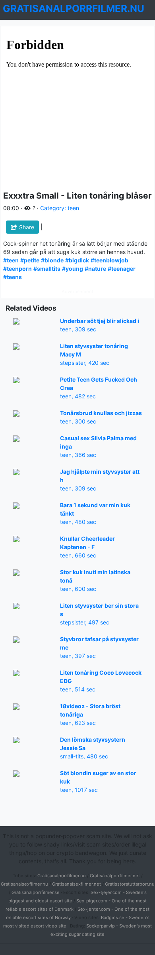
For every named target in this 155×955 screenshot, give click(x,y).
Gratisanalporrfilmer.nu (61, 875)
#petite (29, 260)
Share (25, 227)
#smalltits (46, 268)
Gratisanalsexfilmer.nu (24, 884)
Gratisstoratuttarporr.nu (130, 884)
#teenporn (17, 268)
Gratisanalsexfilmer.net (76, 884)
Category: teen (59, 208)
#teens (12, 277)
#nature (95, 268)
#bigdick (77, 260)
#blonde (52, 260)
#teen (11, 260)
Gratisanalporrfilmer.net (115, 875)
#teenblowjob (109, 260)
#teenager (122, 268)
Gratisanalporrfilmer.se (36, 892)
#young (72, 268)
